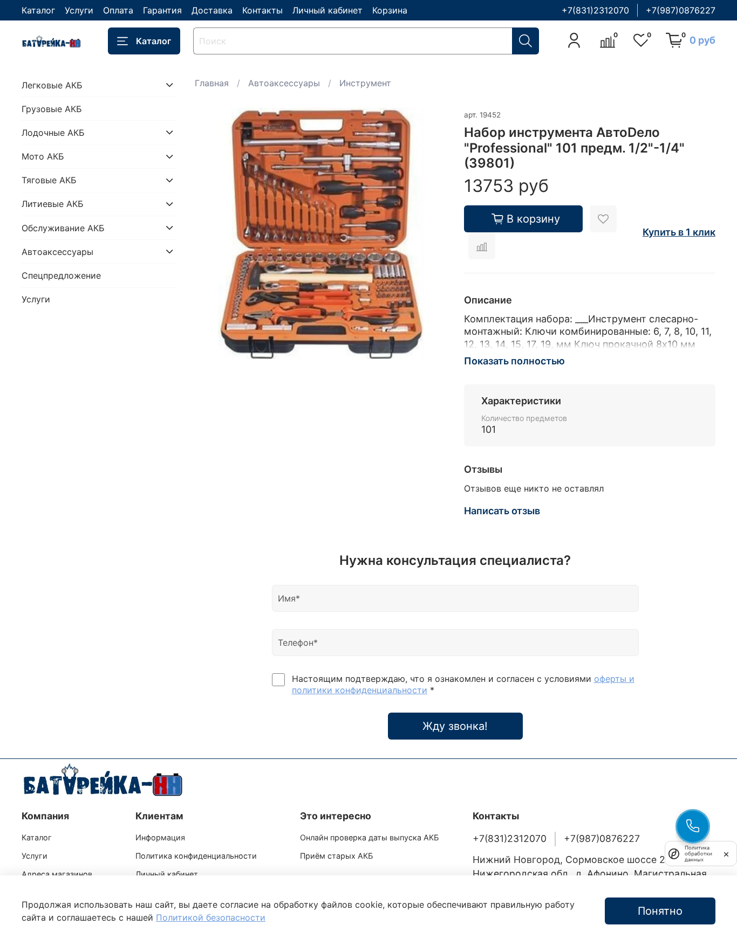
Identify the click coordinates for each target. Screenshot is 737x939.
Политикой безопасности (210, 917)
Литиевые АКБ (53, 203)
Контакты (262, 10)
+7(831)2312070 (595, 10)
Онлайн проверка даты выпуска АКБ (369, 837)
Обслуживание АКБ (63, 227)
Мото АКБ (43, 156)
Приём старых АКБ (336, 855)
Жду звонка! (455, 726)
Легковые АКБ (52, 84)
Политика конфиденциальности (196, 855)
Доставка (212, 10)
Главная (212, 83)
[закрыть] (726, 853)
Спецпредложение (61, 275)
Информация (160, 837)
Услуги (79, 10)
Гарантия (162, 10)
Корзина (389, 10)
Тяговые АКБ (49, 180)
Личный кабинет (327, 10)
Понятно (660, 911)
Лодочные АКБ (53, 132)
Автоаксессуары (284, 83)
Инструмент (365, 83)
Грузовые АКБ (52, 108)
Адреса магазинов (57, 874)
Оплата (118, 10)
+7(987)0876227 (680, 10)
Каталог (38, 10)
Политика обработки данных (698, 853)
